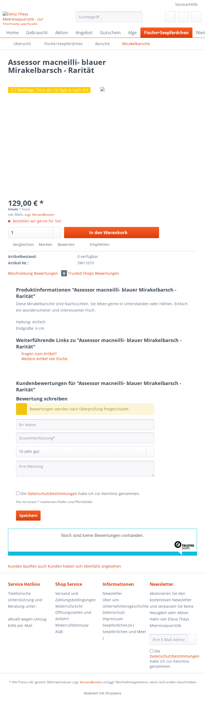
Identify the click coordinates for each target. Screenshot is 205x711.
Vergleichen (23, 244)
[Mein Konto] (183, 16)
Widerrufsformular (72, 625)
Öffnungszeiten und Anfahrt (73, 615)
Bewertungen (49, 273)
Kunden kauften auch (27, 566)
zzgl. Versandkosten (39, 214)
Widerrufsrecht (68, 606)
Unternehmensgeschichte (124, 606)
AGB (59, 631)
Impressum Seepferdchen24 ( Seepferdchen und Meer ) (124, 628)
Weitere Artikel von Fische (44, 358)
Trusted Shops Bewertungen (93, 273)
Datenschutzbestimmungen (52, 493)
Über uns (110, 599)
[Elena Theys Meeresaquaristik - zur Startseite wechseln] (31, 18)
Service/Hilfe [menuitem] (186, 4)
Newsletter (112, 593)
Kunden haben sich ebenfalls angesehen (84, 566)
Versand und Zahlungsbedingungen (75, 596)
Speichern (28, 515)
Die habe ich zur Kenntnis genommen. (80, 493)
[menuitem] (109, 19)
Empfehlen (99, 244)
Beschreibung (20, 273)
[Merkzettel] (170, 16)
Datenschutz (113, 612)
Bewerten (66, 244)
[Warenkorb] (196, 16)
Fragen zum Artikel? (38, 353)
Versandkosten (91, 682)
